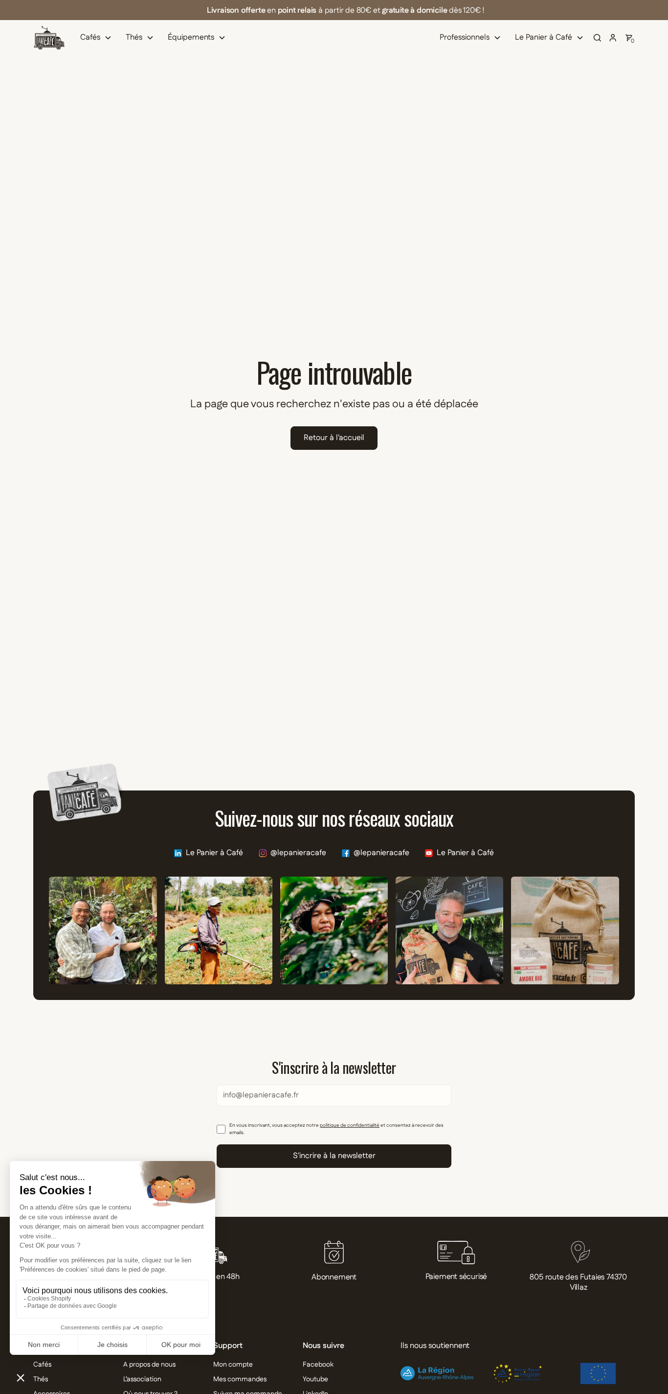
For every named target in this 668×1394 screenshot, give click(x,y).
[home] (49, 37)
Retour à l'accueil (334, 437)
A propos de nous (149, 1365)
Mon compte (233, 1365)
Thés (40, 1379)
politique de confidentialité (349, 1125)
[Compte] (613, 38)
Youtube (315, 1379)
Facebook (318, 1365)
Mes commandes (240, 1379)
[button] (98, 37)
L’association (142, 1379)
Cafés (42, 1365)
